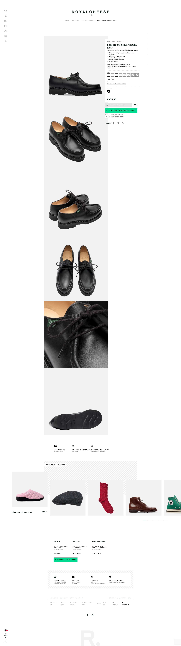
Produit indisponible (117, 104)
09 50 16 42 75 (58, 553)
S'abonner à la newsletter (65, 559)
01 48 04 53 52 (77, 553)
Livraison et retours (117, 598)
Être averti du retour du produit (123, 110)
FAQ (129, 598)
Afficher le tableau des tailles (116, 84)
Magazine (64, 598)
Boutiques (54, 598)
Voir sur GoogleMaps (58, 549)
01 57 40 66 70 (96, 553)
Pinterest (123, 123)
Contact (99, 603)
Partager (113, 123)
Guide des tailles (76, 598)
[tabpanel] (31, 492)
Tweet (118, 123)
